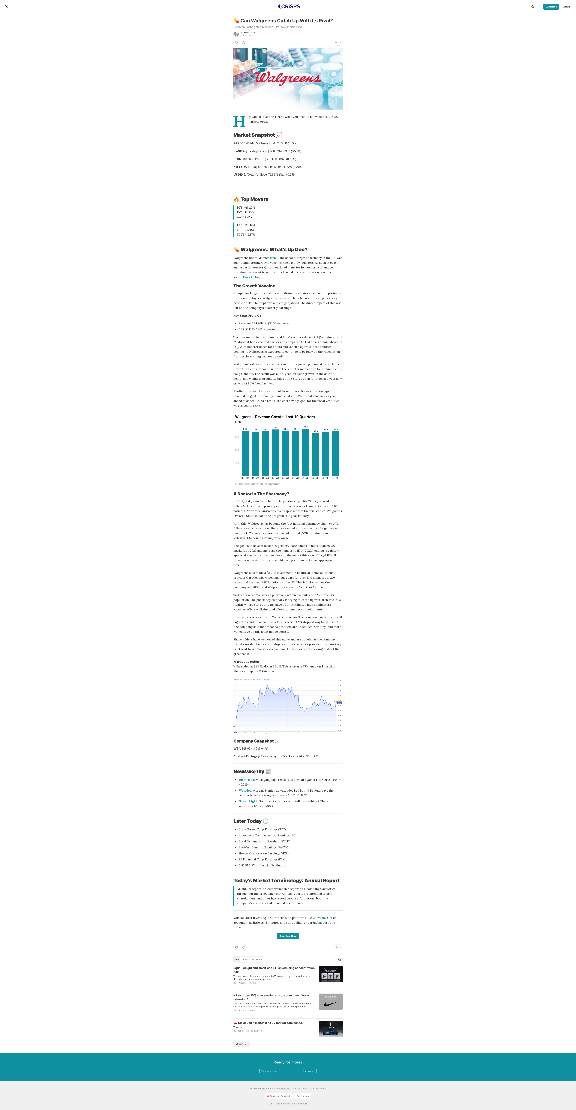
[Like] (236, 43)
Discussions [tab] (256, 959)
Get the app (303, 1096)
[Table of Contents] (3, 555)
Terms (305, 1088)
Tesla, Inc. (238, 1027)
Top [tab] (237, 959)
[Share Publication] (539, 7)
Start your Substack (280, 1096)
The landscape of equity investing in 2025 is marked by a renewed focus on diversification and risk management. (272, 977)
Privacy (296, 1088)
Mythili (252, 983)
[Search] (533, 7)
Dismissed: (247, 780)
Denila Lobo (256, 1031)
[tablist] (248, 959)
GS (260, 806)
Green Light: (248, 801)
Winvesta (319, 918)
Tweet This (251, 277)
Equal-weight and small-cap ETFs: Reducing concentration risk (274, 970)
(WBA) (274, 258)
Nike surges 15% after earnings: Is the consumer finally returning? (271, 997)
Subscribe (551, 6)
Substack (273, 1103)
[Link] (229, 135)
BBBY (292, 795)
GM (338, 780)
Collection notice (317, 1088)
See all (239, 1043)
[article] (288, 977)
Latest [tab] (245, 959)
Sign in (567, 6)
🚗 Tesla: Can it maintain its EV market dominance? (268, 1023)
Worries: (245, 790)
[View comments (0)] (263, 987)
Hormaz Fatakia (248, 33)
